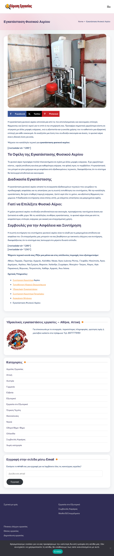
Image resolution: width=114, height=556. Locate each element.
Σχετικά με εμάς (11, 504)
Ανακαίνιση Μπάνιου (22, 298)
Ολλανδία (10, 433)
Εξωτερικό (11, 398)
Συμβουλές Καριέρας (16, 439)
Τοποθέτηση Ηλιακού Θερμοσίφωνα (29, 284)
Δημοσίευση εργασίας (14, 535)
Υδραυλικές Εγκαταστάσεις (25, 289)
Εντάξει (57, 551)
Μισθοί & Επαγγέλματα (69, 513)
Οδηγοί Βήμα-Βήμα (15, 427)
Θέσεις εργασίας (11, 531)
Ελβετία (9, 392)
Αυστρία (10, 381)
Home (80, 21)
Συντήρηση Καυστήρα (23, 280)
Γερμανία (10, 386)
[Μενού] (108, 7)
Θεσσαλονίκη (12, 416)
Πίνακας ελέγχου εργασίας (16, 526)
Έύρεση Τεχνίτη (13, 410)
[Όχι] (110, 548)
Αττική (9, 375)
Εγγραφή (15, 481)
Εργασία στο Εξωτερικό (17, 404)
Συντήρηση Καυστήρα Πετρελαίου (28, 293)
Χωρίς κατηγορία (14, 445)
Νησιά (9, 422)
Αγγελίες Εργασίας (14, 369)
